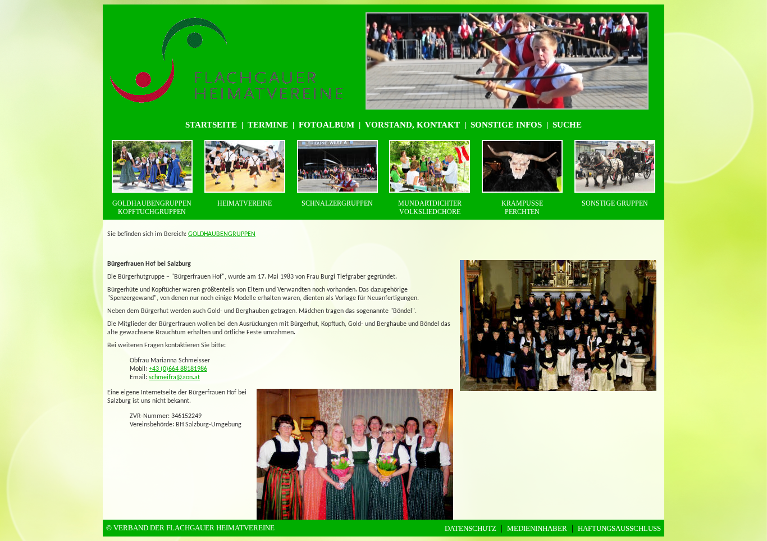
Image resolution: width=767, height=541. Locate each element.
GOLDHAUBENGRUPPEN (221, 234)
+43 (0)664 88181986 (178, 369)
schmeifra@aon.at (174, 377)
